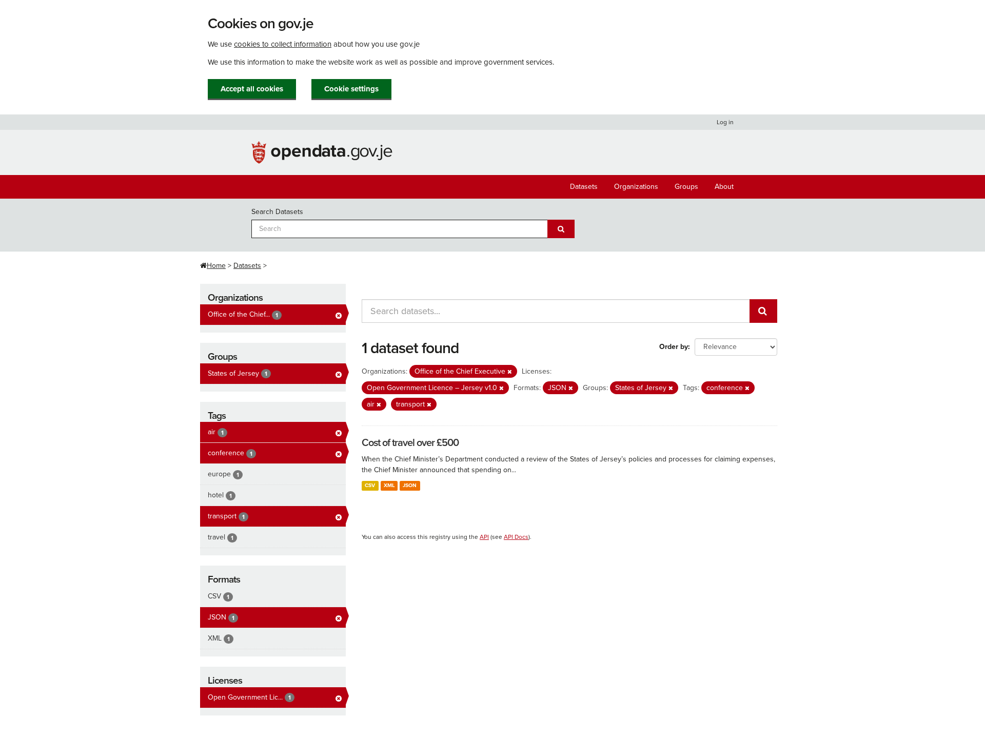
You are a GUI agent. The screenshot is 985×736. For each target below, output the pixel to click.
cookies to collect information (282, 44)
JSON (410, 485)
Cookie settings (351, 88)
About (724, 186)
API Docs (516, 536)
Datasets (584, 186)
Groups (686, 186)
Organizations (636, 186)
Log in (725, 122)
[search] (763, 311)
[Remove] (509, 372)
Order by (673, 346)
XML (389, 485)
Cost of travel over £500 (410, 443)
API (484, 536)
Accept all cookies (252, 88)
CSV (370, 485)
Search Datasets (277, 211)
